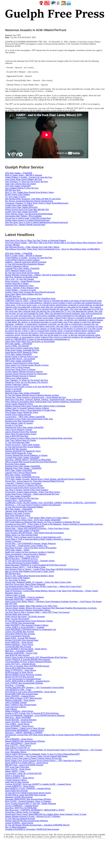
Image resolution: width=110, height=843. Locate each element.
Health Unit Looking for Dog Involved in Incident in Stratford (29, 552)
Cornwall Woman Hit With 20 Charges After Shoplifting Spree (30, 298)
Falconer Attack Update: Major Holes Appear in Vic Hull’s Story (31, 606)
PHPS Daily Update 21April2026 (18, 470)
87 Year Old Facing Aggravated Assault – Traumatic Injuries (30, 561)
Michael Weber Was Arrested (17, 614)
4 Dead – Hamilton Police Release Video (22, 288)
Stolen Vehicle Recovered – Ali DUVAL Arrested (25, 616)
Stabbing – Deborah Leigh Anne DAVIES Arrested (25, 262)
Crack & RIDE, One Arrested (17, 346)
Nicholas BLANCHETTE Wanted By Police (23, 451)
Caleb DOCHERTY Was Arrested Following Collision (26, 625)
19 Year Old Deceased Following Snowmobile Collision (27, 610)
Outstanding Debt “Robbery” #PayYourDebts (23, 216)
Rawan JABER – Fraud (14, 771)
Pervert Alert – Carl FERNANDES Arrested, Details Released (30, 543)
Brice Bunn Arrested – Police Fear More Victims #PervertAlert (30, 548)
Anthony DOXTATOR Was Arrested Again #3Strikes (26, 821)
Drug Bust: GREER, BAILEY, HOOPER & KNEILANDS (28, 460)
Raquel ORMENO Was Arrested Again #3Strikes (25, 741)
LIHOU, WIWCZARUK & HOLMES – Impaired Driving (27, 681)
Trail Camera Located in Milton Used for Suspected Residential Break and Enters (38, 438)
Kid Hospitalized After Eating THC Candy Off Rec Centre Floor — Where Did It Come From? (43, 586)
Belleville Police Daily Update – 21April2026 (23, 468)
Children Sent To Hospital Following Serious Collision (27, 408)
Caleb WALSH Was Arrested (17, 782)
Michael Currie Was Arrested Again (19, 421)
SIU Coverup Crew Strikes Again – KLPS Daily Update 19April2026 (33, 520)
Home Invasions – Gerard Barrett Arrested (22, 281)
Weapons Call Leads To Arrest (17, 513)
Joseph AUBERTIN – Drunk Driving (19, 786)
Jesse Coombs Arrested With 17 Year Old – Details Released (30, 803)
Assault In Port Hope (13, 425)
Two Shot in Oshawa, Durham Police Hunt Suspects (26, 490)
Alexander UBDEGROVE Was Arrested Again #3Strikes (28, 799)
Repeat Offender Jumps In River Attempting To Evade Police (30, 410)
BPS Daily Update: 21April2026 (18, 475)
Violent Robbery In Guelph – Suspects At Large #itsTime (28, 177)
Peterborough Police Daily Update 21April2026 (24, 427)
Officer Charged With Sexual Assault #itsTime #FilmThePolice (31, 462)
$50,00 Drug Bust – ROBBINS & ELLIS (21, 558)
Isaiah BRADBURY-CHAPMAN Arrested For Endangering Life (30, 629)
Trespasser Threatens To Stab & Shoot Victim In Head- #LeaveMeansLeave (36, 203)
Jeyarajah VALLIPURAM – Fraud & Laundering (24, 597)
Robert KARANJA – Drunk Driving (19, 711)
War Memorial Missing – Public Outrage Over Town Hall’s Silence (32, 247)
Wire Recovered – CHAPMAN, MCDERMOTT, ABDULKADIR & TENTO (34, 810)
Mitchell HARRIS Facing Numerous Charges (23, 675)
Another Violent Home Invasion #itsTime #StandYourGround (30, 292)
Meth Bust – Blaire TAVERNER (18, 717)
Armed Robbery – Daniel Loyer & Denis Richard (25, 728)
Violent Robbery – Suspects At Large (20, 290)
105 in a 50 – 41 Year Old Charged (19, 279)
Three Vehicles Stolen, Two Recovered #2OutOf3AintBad (28, 214)
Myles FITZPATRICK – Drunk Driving (20, 670)
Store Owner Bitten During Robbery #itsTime (23, 179)
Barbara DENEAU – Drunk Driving (19, 644)
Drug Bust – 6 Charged (14, 685)
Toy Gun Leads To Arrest (15, 197)
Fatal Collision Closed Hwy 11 (17, 748)
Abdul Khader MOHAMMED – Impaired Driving (24, 730)
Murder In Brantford (13, 391)
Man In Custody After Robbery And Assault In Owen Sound (29, 571)
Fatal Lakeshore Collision (15, 707)
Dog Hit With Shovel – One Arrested (20, 359)
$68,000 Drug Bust (13, 296)
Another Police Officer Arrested (18, 414)
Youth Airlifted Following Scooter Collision (22, 260)
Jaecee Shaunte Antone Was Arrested (21, 432)
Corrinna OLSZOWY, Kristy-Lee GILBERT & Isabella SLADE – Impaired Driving (38, 784)
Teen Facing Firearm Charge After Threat (22, 348)
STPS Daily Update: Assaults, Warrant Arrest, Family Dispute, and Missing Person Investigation (45, 479)
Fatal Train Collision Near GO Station (20, 184)
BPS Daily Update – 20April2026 (18, 509)
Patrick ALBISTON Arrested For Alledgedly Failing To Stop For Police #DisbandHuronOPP (42, 754)
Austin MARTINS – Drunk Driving (19, 642)
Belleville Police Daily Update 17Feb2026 (22, 531)
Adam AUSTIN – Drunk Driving (18, 769)
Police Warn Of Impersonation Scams (21, 434)
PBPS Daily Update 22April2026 (18, 361)
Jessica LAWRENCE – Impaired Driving (21, 806)
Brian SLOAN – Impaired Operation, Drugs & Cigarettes (28, 801)
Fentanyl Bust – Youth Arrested (18, 500)
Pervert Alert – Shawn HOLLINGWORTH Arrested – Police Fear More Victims (37, 528)
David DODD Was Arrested (16, 791)
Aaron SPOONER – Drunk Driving (19, 726)
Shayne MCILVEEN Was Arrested (19, 668)
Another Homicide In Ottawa (17, 283)
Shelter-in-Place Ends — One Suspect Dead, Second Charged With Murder (36, 756)
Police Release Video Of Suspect (19, 423)
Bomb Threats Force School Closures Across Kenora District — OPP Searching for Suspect (43, 760)
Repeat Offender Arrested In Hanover (20, 376)
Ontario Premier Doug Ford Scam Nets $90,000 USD (27, 209)
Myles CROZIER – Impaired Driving (20, 696)
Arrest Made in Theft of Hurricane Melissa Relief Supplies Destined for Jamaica (38, 539)
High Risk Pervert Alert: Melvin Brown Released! (25, 584)
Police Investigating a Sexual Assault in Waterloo (25, 554)
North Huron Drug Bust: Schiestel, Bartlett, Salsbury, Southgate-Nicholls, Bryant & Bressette (43, 399)
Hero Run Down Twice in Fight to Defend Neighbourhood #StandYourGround (36, 222)
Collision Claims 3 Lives (15, 595)
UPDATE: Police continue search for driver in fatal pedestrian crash (33, 537)
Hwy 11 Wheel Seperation (15, 827)
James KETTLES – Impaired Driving (20, 664)
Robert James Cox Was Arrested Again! (21, 535)
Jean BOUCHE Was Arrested (17, 655)
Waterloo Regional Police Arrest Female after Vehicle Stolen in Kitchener (35, 406)
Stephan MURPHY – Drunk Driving (19, 778)
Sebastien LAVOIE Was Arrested (19, 797)
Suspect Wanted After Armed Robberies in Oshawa (26, 455)
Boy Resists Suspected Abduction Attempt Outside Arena (29, 201)
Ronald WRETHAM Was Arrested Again (21, 694)
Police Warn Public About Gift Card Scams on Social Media (30, 341)
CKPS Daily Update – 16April (17, 550)
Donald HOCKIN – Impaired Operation (21, 720)
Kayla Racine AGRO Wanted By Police (21, 352)
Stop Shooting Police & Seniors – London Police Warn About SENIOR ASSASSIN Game (42, 569)
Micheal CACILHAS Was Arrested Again (21, 640)
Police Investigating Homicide (17, 636)
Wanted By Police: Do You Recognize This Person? (26, 382)
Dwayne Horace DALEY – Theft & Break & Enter (25, 567)
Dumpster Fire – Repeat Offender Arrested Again (25, 225)
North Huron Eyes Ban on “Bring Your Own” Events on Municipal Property (35, 240)
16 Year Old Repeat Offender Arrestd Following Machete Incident (32, 395)
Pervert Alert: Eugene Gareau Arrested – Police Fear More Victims (32, 492)
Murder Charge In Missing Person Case (21, 356)
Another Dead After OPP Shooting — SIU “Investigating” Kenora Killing (34, 687)
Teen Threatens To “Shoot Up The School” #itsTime (26, 182)
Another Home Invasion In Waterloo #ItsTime (24, 485)
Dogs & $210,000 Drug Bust (16, 436)
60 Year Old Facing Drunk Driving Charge (22, 273)
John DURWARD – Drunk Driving (19, 739)
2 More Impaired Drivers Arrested (19, 589)
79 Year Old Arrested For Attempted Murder (23, 679)
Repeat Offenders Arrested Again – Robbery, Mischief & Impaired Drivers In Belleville (40, 275)
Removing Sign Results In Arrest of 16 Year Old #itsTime (28, 387)
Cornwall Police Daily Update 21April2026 (22, 457)
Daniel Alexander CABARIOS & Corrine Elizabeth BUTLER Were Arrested (35, 565)
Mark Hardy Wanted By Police (17, 515)
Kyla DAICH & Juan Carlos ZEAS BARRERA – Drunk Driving (30, 692)
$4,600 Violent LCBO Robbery (17, 194)
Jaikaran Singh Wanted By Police (19, 511)
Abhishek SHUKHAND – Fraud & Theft (21, 653)
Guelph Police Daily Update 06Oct (19, 205)
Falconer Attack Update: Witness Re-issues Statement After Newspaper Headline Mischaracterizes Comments (51, 608)
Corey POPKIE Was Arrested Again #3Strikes (24, 683)
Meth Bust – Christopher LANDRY (19, 651)
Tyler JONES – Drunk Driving (17, 724)
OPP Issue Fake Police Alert (17, 767)
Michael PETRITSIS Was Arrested (19, 677)
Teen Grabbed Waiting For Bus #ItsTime (22, 188)
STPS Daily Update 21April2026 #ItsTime (22, 477)
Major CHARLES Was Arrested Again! (21, 705)
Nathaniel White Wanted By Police (19, 286)
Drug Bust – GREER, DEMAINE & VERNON (23, 733)
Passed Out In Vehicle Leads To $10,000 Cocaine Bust (28, 218)
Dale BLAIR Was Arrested (16, 449)
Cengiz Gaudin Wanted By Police (19, 404)
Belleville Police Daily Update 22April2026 (22, 393)
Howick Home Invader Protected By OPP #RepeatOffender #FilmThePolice (36, 657)
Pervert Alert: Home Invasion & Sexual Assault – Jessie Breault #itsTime (35, 397)
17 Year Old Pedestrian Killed (17, 442)
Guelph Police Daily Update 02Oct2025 (21, 207)
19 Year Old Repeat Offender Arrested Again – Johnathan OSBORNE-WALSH (37, 825)
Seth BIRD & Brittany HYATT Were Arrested (23, 698)
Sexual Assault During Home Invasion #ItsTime (24, 488)
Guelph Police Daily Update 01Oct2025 (21, 212)
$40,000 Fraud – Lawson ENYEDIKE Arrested (24, 765)
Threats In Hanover (13, 541)
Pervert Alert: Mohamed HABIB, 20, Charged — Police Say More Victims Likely (38, 582)
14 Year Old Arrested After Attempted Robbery (24, 507)
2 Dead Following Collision (16, 780)
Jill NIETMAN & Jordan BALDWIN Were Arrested (25, 795)
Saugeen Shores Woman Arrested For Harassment (26, 374)
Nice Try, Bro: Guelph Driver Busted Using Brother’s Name (29, 192)
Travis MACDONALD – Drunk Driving (20, 743)
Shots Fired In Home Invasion (17, 367)
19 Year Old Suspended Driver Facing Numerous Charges (29, 621)
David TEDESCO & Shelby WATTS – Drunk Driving (26, 763)
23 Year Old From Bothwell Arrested (20, 818)
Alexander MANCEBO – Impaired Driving (22, 599)
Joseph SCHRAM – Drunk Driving (19, 823)
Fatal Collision (11, 709)
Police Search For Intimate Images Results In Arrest (27, 365)
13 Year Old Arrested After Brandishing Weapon (24, 264)
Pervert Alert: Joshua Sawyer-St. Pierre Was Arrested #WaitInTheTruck (34, 481)
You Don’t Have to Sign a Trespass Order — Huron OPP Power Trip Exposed (37, 612)
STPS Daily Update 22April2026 (18, 354)
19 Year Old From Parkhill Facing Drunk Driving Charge (28, 793)
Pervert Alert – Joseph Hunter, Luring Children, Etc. (26, 546)
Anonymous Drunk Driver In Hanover (20, 369)
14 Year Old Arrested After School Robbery (23, 447)
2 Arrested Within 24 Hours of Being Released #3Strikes (28, 662)
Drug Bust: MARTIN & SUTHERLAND (21, 808)
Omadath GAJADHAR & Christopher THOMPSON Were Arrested (32, 829)
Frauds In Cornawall (13, 389)
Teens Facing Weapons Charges (18, 430)
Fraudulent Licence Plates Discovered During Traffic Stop (29, 419)
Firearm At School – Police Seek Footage (22, 445)
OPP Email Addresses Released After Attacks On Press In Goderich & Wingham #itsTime (42, 522)
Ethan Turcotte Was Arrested (17, 619)
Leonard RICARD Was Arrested (18, 647)
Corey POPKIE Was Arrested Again (20, 623)
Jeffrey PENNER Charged (16, 702)
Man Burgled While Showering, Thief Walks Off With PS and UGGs (33, 199)
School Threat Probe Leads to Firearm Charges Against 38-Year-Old (33, 758)
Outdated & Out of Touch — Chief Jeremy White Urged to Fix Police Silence (36, 518)
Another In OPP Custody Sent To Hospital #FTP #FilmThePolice (32, 713)
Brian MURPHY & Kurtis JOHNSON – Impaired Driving (28, 788)
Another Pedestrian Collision (17, 266)
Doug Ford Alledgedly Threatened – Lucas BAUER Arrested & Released (34, 715)
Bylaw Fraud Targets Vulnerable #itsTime (22, 350)
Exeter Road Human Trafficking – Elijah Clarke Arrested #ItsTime (32, 494)
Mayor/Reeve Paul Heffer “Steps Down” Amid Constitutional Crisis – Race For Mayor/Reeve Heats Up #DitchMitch (52, 249)
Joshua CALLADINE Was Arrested (19, 632)
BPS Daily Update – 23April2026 (18, 344)
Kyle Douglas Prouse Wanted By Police (21, 412)
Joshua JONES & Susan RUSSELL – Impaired (24, 627)
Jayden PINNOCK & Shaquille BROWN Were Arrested (27, 659)
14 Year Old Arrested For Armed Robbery (22, 563)
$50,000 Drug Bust (13, 190)
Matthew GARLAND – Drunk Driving (20, 700)
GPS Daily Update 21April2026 (18, 186)
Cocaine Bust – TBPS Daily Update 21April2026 (25, 417)
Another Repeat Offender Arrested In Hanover (24, 371)
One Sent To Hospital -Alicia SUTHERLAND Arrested (27, 666)
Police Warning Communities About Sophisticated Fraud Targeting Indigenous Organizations (43, 402)
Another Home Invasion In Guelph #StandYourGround (27, 220)
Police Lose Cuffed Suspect (16, 378)
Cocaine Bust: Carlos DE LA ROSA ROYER (23, 773)
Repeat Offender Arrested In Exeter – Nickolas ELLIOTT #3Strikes (32, 816)
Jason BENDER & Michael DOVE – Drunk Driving (26, 649)
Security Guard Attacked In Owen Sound (22, 363)
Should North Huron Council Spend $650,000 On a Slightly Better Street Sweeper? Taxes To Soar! (46, 814)
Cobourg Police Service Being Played (20, 473)
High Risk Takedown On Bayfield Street (21, 277)
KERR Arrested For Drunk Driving (19, 672)
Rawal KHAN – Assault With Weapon (20, 638)
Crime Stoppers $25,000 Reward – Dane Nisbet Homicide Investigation (34, 533)
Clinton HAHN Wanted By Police (18, 453)
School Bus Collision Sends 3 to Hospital (22, 812)
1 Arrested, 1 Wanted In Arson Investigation (23, 483)
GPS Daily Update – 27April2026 (18, 173)
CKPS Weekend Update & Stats (18, 270)
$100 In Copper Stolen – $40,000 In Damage (23, 175)
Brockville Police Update (15, 464)
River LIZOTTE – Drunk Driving (18, 745)
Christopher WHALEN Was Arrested (20, 634)
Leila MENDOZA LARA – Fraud (18, 690)
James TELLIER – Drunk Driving (18, 722)
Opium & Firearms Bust (15, 776)
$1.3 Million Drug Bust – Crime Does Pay (22, 556)
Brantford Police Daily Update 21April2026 (22, 466)
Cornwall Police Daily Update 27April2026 (22, 268)
